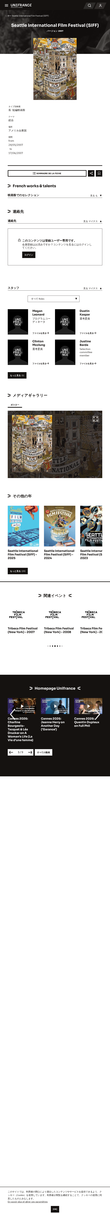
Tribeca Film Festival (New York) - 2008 (59, 630)
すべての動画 (43, 752)
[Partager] (91, 173)
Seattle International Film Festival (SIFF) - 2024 (59, 554)
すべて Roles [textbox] (37, 298)
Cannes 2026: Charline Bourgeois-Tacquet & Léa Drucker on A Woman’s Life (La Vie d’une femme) (20, 729)
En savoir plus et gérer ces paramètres (28, 1201)
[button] (95, 419)
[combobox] (53, 299)
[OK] (55, 1209)
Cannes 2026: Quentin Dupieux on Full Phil (86, 722)
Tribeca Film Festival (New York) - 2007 (23, 630)
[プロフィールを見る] (100, 6)
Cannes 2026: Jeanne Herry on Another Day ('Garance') (53, 724)
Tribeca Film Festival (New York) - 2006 (95, 630)
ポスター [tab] (15, 404)
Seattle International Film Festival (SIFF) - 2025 (23, 554)
